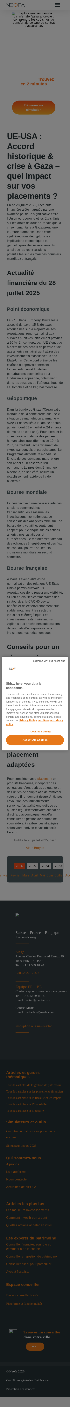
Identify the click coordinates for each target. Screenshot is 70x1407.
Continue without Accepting (49, 661)
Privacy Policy (28, 720)
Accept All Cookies (35, 740)
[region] (35, 703)
